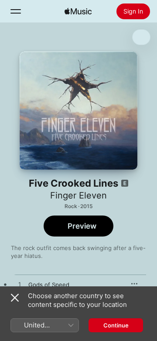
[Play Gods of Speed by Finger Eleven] (19, 285)
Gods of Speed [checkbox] (48, 284)
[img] (78, 11)
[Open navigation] (15, 11)
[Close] (15, 298)
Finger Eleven (78, 195)
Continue (116, 325)
